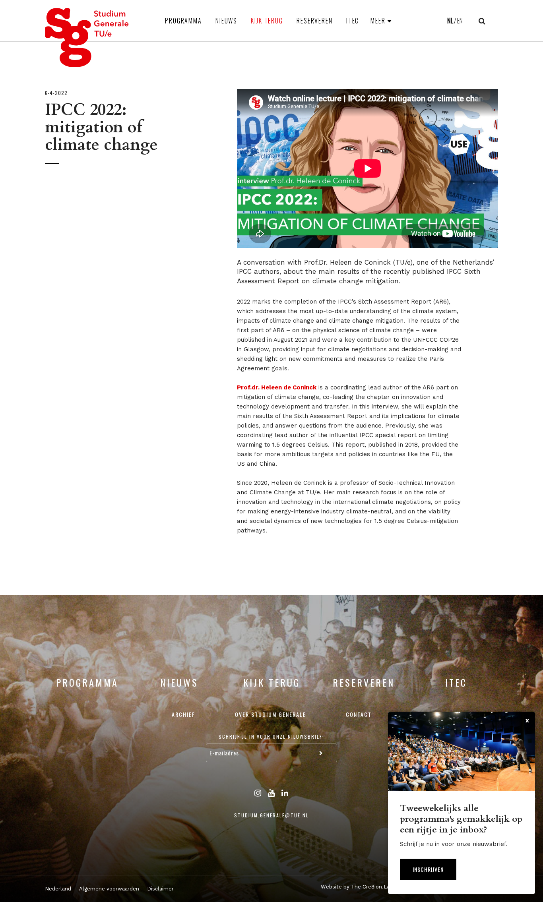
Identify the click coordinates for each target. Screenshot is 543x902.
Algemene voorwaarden (109, 889)
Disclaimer (160, 889)
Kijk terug (267, 20)
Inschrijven (428, 869)
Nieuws (226, 20)
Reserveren (315, 20)
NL (450, 20)
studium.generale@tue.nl (271, 815)
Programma (183, 20)
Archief (183, 714)
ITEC (352, 20)
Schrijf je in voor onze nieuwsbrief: (271, 736)
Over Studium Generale (270, 714)
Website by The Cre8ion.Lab (357, 887)
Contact (359, 714)
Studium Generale (87, 37)
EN (460, 20)
